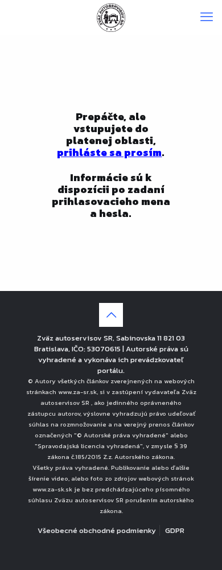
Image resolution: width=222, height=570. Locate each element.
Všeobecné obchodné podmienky (97, 530)
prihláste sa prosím (109, 152)
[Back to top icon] (111, 315)
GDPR (174, 530)
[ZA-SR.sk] (111, 17)
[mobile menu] (206, 17)
